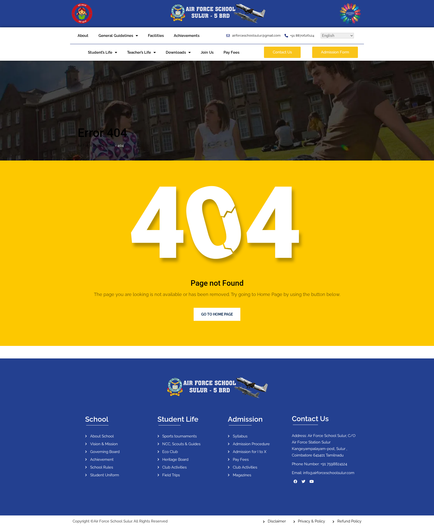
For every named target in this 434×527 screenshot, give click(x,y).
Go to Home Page (217, 314)
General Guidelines (115, 35)
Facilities (156, 35)
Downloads (176, 52)
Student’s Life (100, 52)
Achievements (186, 35)
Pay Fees (231, 52)
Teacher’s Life (139, 52)
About (83, 35)
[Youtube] (311, 481)
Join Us (207, 52)
